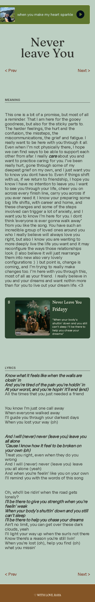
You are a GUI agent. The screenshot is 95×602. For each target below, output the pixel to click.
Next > (84, 70)
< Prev (11, 70)
